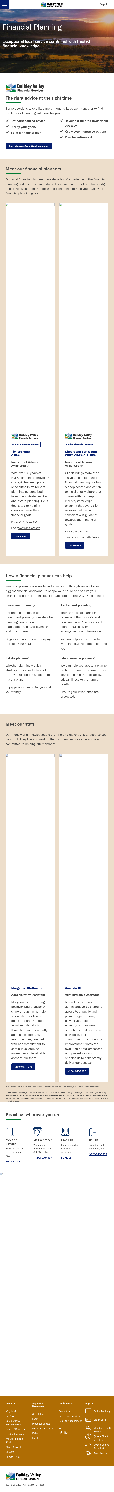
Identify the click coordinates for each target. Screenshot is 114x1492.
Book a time (13, 1161)
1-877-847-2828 (98, 1154)
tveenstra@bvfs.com (29, 527)
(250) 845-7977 (82, 531)
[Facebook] (60, 1432)
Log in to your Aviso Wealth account (28, 146)
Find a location (42, 1157)
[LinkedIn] (66, 1432)
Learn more (21, 536)
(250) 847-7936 (28, 522)
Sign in (104, 4)
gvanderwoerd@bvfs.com (85, 537)
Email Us (66, 1157)
